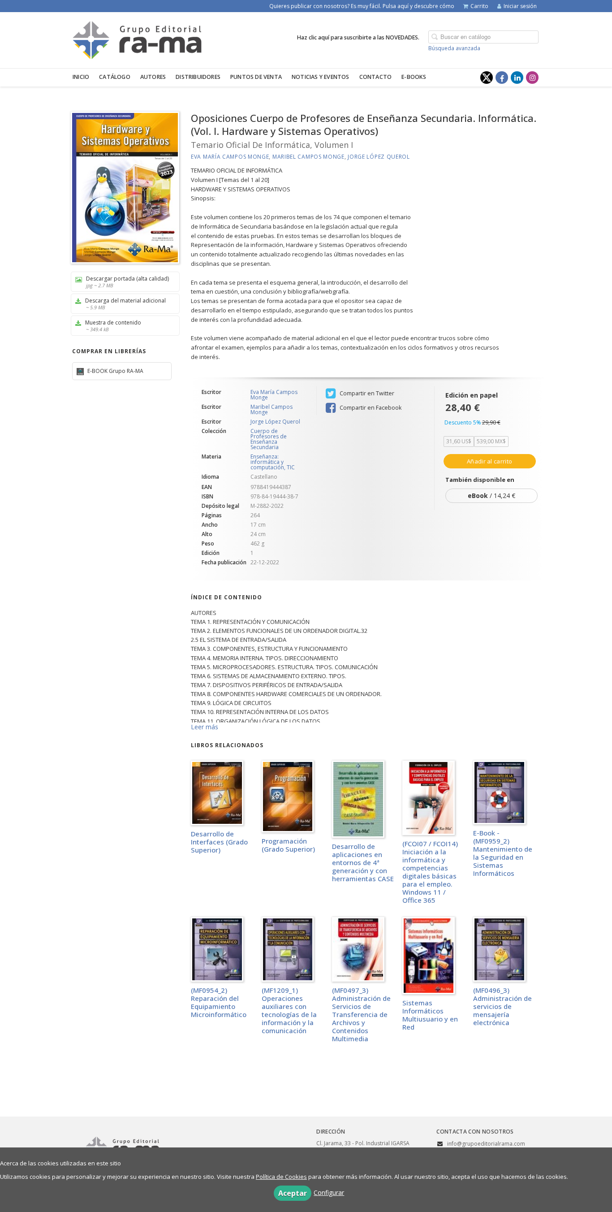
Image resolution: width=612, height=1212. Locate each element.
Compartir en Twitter (366, 393)
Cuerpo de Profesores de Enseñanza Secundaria (268, 439)
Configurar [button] (329, 1192)
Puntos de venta (256, 77)
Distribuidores (198, 77)
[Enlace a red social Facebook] (502, 77)
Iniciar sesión (520, 6)
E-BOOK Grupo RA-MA (114, 371)
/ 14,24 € (491, 495)
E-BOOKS (413, 77)
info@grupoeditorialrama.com (486, 1143)
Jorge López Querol (379, 156)
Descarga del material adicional (125, 304)
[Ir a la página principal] (137, 38)
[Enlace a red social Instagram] (532, 77)
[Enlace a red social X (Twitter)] (486, 77)
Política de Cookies (281, 1177)
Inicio (81, 77)
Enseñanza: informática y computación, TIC (272, 462)
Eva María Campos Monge (230, 156)
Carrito (479, 6)
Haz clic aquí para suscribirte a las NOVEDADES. (358, 37)
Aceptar (292, 1193)
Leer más (204, 727)
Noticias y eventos (320, 77)
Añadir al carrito (489, 461)
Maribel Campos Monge (308, 156)
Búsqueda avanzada (454, 48)
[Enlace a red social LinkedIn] (517, 77)
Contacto (375, 77)
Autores (153, 77)
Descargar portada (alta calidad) (127, 282)
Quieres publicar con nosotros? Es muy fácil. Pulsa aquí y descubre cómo (361, 6)
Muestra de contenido (113, 326)
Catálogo (114, 77)
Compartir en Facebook (369, 407)
